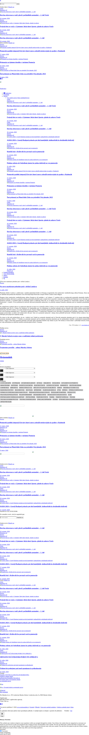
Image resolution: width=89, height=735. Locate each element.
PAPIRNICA (64, 390)
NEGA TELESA (29, 390)
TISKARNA (51, 397)
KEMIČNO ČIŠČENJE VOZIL (25, 387)
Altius (72, 707)
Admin (2, 361)
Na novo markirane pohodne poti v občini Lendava (18, 286)
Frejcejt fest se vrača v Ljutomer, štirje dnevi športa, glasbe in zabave (26, 26)
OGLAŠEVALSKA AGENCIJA (49, 390)
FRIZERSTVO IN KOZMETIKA (26, 385)
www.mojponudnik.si (23, 707)
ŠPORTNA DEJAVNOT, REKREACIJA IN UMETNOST (12, 397)
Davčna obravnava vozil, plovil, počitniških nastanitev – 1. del (22, 38)
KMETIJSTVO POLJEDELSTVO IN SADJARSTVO (45, 387)
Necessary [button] (3, 729)
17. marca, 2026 (4, 54)
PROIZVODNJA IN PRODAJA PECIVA (9, 394)
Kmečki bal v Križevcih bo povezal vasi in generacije (25, 151)
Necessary (5, 731)
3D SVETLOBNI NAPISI (5, 383)
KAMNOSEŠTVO (14, 387)
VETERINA (55, 399)
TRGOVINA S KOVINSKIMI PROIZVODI (9, 399)
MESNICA (59, 387)
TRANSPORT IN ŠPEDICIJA (62, 397)
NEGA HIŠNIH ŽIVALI (19, 390)
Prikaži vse (11, 7)
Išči (2, 370)
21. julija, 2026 (4, 660)
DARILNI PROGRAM (5, 385)
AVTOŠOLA (39, 383)
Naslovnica (3, 88)
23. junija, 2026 (4, 671)
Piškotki (37, 707)
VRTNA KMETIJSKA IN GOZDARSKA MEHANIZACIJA (71, 399)
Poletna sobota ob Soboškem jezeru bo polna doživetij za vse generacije (32, 163)
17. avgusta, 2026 (12, 143)
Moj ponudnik (4, 692)
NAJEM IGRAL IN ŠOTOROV (6, 390)
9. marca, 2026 (4, 77)
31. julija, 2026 (11, 166)
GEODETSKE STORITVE (39, 385)
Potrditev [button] (66, 711)
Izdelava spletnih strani (63, 707)
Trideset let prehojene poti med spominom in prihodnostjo (20, 668)
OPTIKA (59, 390)
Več (71, 711)
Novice (2, 20)
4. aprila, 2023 (4, 290)
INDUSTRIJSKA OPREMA (75, 385)
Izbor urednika (21, 98)
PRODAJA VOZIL (71, 392)
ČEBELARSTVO (47, 383)
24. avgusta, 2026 (5, 18)
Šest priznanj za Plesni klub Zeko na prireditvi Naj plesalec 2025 (23, 74)
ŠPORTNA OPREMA (30, 397)
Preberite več (3, 10)
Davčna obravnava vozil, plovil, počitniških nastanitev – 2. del (24, 15)
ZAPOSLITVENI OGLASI (5, 401)
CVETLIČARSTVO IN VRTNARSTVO (69, 383)
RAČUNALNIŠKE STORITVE (39, 394)
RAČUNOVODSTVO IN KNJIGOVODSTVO (57, 394)
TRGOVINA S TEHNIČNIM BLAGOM (28, 399)
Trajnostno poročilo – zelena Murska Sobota (16, 347)
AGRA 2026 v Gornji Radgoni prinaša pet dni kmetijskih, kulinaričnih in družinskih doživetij (40, 140)
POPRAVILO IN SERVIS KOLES (76, 390)
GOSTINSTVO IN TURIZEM (52, 385)
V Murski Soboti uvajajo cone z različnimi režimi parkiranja (21, 336)
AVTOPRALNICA (16, 383)
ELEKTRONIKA (14, 385)
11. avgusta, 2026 (12, 155)
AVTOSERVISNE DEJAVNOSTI (28, 383)
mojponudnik (6, 357)
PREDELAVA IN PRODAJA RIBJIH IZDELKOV (39, 392)
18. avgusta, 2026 (5, 41)
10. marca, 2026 (4, 65)
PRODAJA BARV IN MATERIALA (58, 392)
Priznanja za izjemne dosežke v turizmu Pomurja (17, 62)
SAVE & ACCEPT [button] (5, 734)
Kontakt (32, 707)
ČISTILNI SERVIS (56, 383)
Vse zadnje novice (12, 98)
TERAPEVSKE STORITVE (42, 397)
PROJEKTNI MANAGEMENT (25, 394)
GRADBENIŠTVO (64, 385)
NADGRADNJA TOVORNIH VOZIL (71, 387)
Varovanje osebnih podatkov (48, 707)
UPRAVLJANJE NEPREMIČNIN (44, 399)
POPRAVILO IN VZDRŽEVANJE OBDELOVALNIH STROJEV (14, 392)
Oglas (1, 8)
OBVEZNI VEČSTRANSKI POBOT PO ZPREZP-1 (19, 657)
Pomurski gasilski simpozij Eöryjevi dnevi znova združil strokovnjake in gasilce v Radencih (32, 51)
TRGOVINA (72, 397)
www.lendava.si (85, 325)
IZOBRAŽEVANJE (4, 387)
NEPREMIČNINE (37, 390)
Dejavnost (3, 368)
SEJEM (69, 394)
